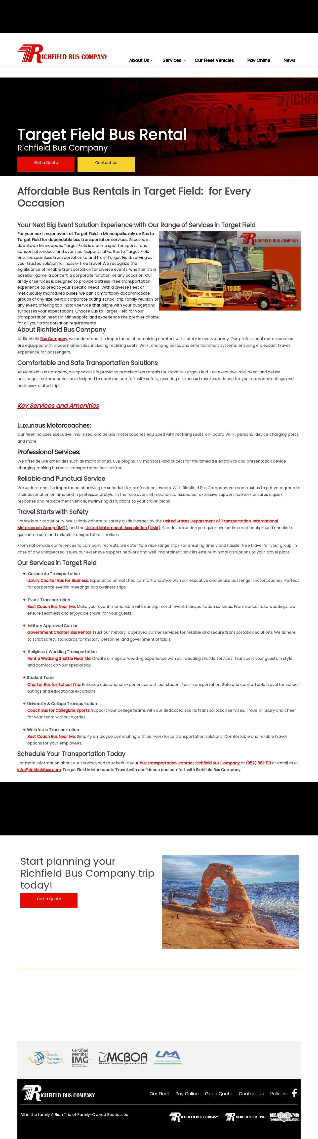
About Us (139, 60)
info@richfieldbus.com (39, 770)
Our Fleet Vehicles (214, 60)
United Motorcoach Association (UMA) (122, 528)
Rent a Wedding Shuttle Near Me (58, 658)
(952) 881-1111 (258, 763)
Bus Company (53, 339)
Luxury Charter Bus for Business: (58, 580)
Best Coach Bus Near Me (51, 606)
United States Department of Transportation (207, 521)
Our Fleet (159, 1094)
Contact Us (106, 162)
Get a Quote (46, 162)
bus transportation (158, 763)
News (290, 60)
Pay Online (258, 60)
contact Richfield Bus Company (209, 763)
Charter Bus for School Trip (53, 684)
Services (172, 60)
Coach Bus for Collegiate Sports (58, 710)
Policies (278, 1094)
